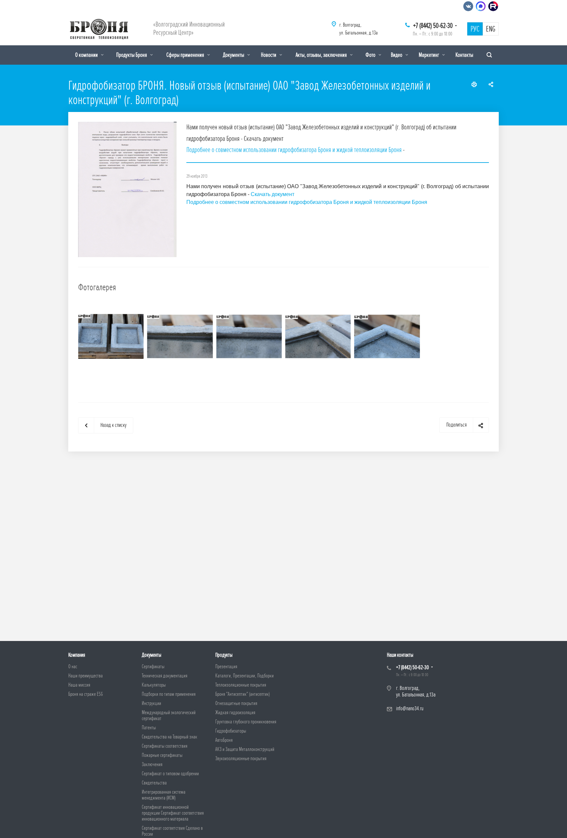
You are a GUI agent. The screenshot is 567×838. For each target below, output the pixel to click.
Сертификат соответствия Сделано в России (172, 831)
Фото (371, 54)
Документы (234, 54)
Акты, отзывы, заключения (322, 54)
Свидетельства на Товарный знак (169, 737)
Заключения (152, 764)
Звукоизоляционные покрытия (240, 758)
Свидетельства (154, 783)
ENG (490, 29)
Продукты (224, 654)
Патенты (149, 727)
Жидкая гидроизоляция (235, 712)
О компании (87, 54)
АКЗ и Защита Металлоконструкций (244, 749)
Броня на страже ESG (85, 694)
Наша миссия (79, 685)
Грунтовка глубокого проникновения (245, 721)
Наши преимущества (85, 676)
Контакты (464, 54)
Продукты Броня (132, 54)
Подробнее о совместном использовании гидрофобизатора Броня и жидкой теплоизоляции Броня (294, 150)
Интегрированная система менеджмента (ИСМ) (163, 795)
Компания (76, 654)
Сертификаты (153, 666)
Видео (397, 54)
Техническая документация (164, 676)
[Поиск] (489, 55)
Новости (269, 54)
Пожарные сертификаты (162, 755)
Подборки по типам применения (169, 694)
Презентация (226, 666)
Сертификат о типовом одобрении (170, 773)
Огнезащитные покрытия (236, 703)
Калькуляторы (154, 685)
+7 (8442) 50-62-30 (433, 26)
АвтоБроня (224, 740)
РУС (475, 29)
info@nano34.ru (409, 708)
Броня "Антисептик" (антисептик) (242, 694)
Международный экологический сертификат (169, 715)
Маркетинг (429, 54)
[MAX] (481, 6)
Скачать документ (272, 194)
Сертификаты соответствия (164, 746)
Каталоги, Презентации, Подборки (244, 676)
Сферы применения (185, 54)
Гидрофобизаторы (230, 731)
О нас (72, 666)
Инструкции (151, 703)
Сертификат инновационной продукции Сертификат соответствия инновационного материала (173, 813)
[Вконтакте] (468, 6)
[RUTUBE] (493, 6)
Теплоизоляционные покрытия (240, 685)
